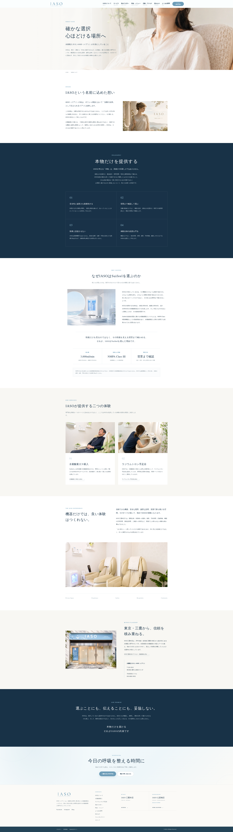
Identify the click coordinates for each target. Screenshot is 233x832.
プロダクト (58, 829)
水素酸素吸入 (98, 798)
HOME (67, 72)
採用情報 (65, 829)
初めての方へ (98, 804)
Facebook (59, 809)
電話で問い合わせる (125, 774)
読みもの (97, 814)
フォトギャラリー (100, 817)
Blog (73, 809)
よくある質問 (98, 811)
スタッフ (97, 820)
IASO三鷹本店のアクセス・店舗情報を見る (135, 654)
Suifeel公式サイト (73, 829)
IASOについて (99, 795)
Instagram (67, 809)
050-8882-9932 (131, 676)
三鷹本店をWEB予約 (107, 774)
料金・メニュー (99, 807)
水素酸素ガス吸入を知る (75, 479)
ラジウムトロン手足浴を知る (129, 479)
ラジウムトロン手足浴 (101, 801)
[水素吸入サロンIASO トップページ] (56, 4)
